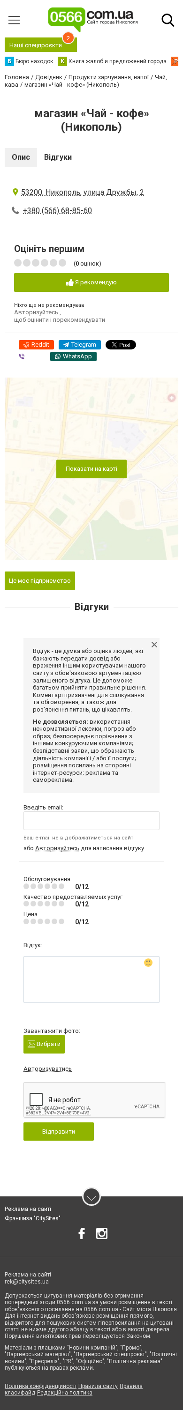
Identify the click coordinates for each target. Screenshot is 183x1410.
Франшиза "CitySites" (33, 1218)
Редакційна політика (64, 1392)
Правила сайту (98, 1386)
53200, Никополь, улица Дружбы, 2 (82, 192)
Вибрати (48, 1043)
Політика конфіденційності (40, 1386)
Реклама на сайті (28, 1209)
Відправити (58, 1131)
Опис (21, 157)
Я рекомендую (95, 282)
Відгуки (58, 157)
